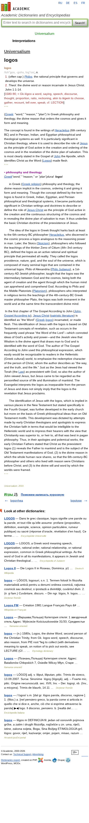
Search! (80, 22)
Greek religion (31, 184)
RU (60, 3)
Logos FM (11, 605)
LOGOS (9, 518)
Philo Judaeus (61, 269)
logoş (8, 674)
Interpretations (23, 41)
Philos (28, 76)
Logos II (10, 568)
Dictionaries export (10, 760)
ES (75, 3)
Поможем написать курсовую (42, 494)
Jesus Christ (35, 210)
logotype (76, 500)
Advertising (37, 754)
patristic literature (62, 315)
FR (83, 3)
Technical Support (22, 754)
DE (68, 3)
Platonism (39, 290)
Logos (47, 160)
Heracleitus (62, 130)
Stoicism (43, 243)
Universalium (44, 33)
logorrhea (16, 500)
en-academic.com (16, 6)
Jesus (84, 143)
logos (49, 319)
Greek (9, 114)
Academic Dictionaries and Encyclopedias (35, 15)
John (57, 156)
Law (21, 371)
